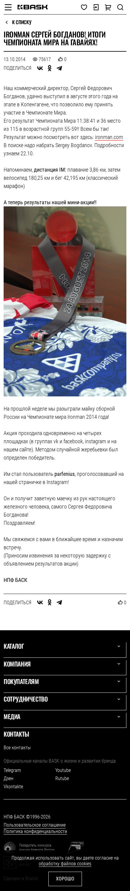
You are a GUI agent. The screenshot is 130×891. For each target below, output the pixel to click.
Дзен (8, 778)
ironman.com (109, 137)
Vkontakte (13, 786)
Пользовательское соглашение (35, 825)
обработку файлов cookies (65, 864)
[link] (33, 7)
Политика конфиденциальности (35, 831)
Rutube (62, 778)
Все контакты (17, 748)
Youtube (63, 770)
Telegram (12, 770)
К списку (21, 22)
